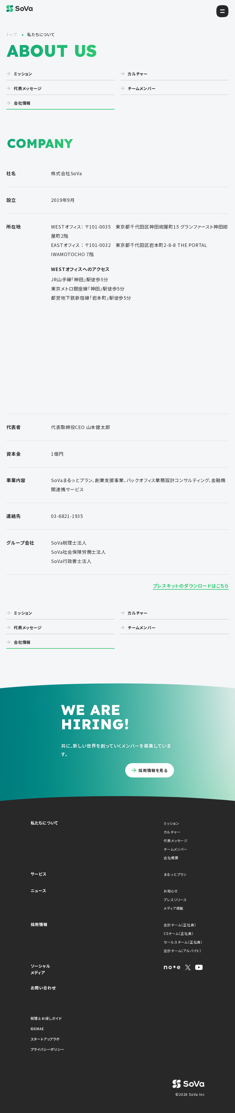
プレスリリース (175, 899)
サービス (39, 874)
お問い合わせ (43, 988)
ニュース (38, 890)
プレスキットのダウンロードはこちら (191, 585)
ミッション (171, 823)
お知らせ (171, 890)
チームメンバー (175, 849)
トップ (12, 34)
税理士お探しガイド (46, 1018)
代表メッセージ (176, 840)
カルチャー (172, 831)
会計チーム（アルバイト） (179, 950)
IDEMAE (37, 1028)
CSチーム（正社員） (178, 933)
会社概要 (171, 857)
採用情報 (39, 924)
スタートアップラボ (45, 1038)
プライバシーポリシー (47, 1049)
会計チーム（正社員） (179, 924)
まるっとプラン (175, 874)
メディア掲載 (173, 908)
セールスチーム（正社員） (179, 941)
